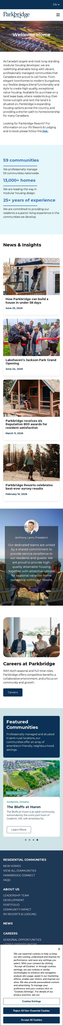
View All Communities (19, 870)
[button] (26, 840)
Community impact (17, 909)
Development (13, 900)
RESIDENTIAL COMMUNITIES (24, 860)
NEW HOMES (12, 866)
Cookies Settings (31, 1001)
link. (45, 131)
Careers (13, 692)
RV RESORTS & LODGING (20, 914)
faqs (6, 880)
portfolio (11, 904)
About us (11, 889)
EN (55, 4)
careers (10, 933)
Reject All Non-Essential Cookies (31, 1010)
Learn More (18, 829)
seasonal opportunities (22, 939)
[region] (31, 985)
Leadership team (16, 895)
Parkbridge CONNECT (19, 875)
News (8, 923)
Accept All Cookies (31, 1020)
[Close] (59, 949)
